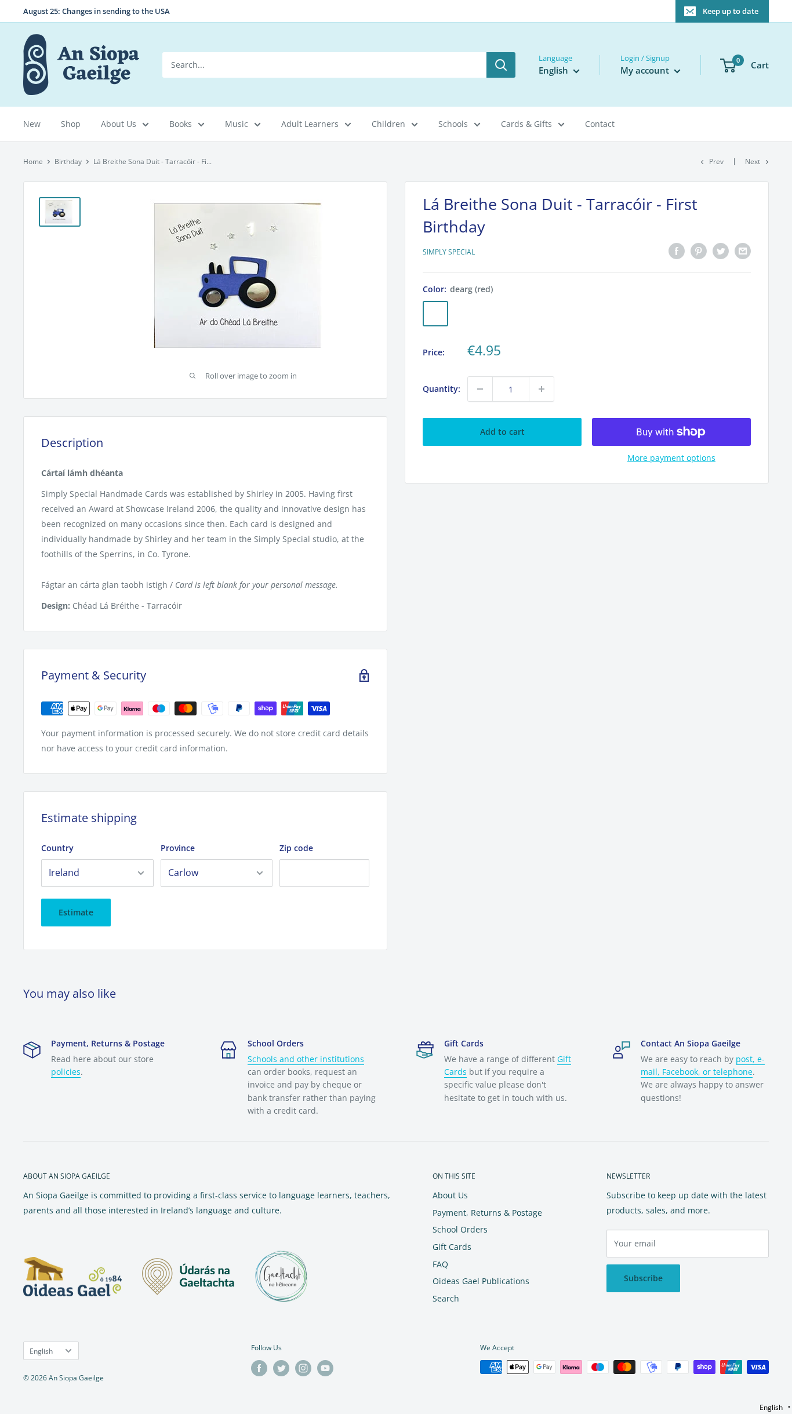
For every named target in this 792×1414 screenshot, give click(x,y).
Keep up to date (730, 11)
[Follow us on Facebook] (259, 1368)
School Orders (460, 1229)
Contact (600, 123)
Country (57, 847)
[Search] (500, 65)
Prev (716, 161)
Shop (71, 123)
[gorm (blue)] (495, 313)
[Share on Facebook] (677, 251)
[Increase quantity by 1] (541, 389)
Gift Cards (452, 1246)
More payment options (671, 457)
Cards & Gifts (526, 123)
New (32, 123)
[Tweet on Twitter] (721, 251)
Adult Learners (310, 123)
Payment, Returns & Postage (487, 1212)
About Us (118, 123)
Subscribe (643, 1278)
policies (66, 1071)
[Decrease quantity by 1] (480, 389)
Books (180, 123)
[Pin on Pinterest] (699, 251)
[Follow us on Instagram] (303, 1368)
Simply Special (449, 252)
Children (388, 123)
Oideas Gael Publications (481, 1280)
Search (446, 1298)
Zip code (296, 847)
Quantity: (441, 388)
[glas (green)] (465, 313)
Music (236, 123)
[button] (775, 1407)
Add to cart (502, 431)
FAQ (440, 1264)
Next (752, 161)
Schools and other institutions (306, 1058)
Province (178, 847)
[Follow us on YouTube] (325, 1368)
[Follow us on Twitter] (281, 1368)
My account (645, 70)
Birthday (68, 161)
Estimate (76, 912)
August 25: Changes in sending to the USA (96, 11)
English (41, 1350)
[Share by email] (743, 251)
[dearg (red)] (435, 313)
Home (33, 161)
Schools (453, 123)
